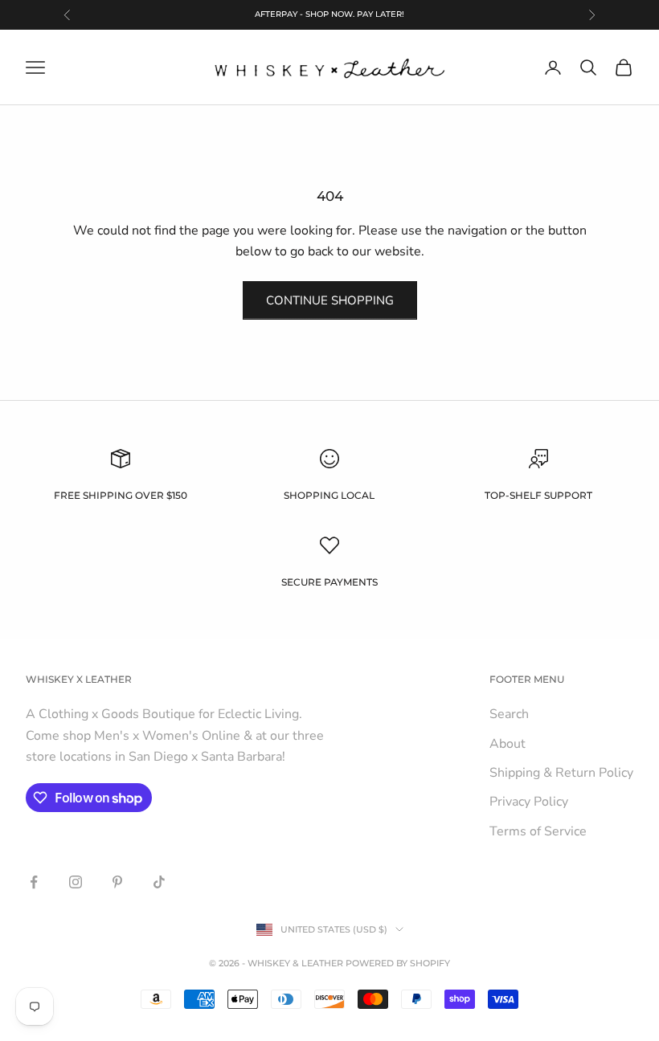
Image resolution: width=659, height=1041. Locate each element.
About (507, 744)
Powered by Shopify (398, 963)
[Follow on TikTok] (159, 882)
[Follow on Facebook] (34, 882)
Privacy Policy (528, 801)
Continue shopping (330, 300)
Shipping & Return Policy (561, 773)
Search (509, 714)
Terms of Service (538, 831)
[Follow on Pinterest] (117, 882)
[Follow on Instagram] (76, 882)
